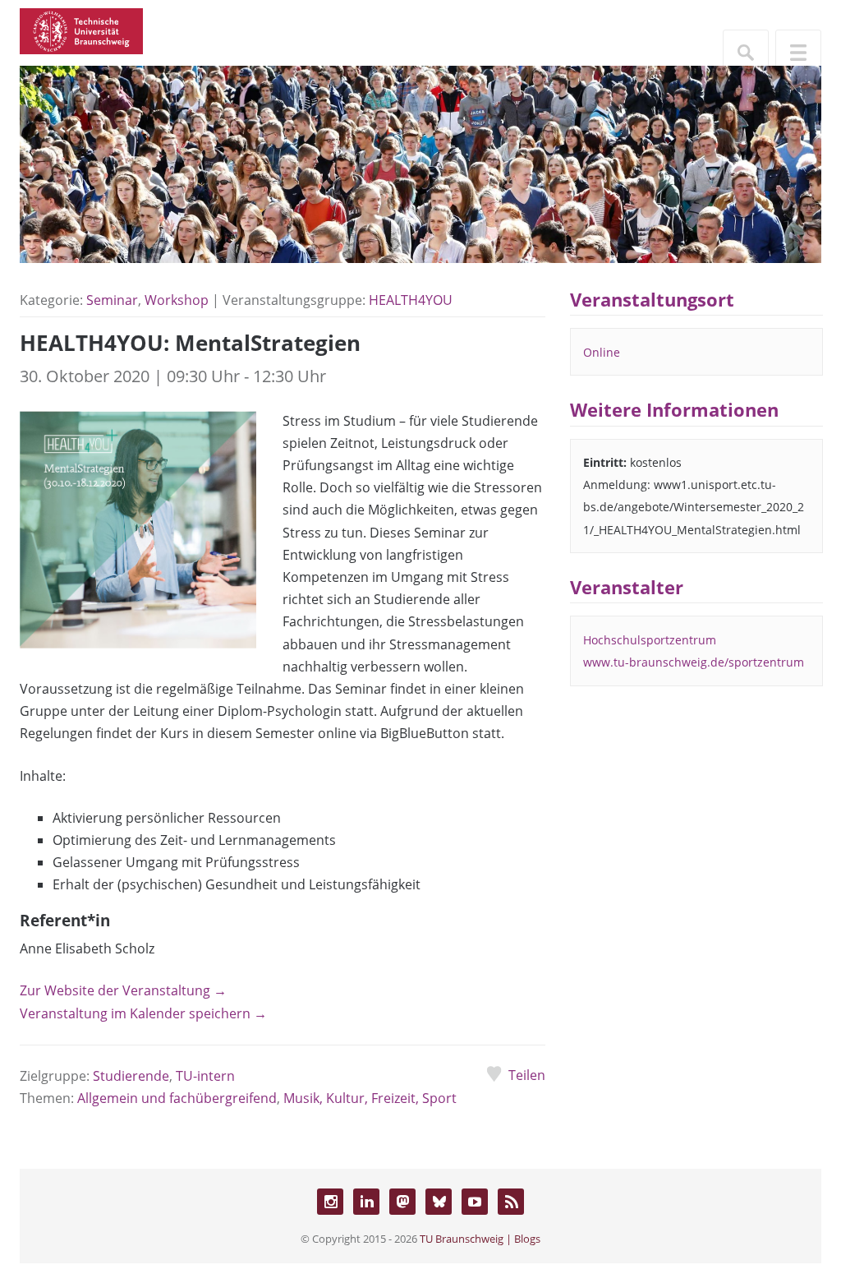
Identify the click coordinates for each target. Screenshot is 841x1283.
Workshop (177, 300)
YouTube (475, 1201)
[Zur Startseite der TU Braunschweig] (81, 30)
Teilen (526, 1075)
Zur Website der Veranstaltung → (123, 990)
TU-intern (205, 1076)
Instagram (330, 1201)
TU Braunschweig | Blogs (480, 1238)
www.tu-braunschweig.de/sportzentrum (693, 662)
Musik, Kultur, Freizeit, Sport (370, 1098)
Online (601, 352)
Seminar (112, 300)
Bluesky (438, 1201)
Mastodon (402, 1201)
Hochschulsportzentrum (649, 640)
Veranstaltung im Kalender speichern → (143, 1013)
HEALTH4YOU (411, 300)
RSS (511, 1201)
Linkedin (366, 1201)
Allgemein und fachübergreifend (177, 1098)
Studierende (131, 1076)
